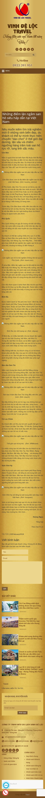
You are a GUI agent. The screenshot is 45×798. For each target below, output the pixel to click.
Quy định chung (32, 756)
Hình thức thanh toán (34, 778)
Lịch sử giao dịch (10, 764)
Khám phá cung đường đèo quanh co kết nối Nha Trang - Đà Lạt (31, 638)
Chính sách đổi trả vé (34, 775)
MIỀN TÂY (13, 688)
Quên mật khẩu (9, 761)
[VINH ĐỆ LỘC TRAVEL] (22, 11)
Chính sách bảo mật (33, 772)
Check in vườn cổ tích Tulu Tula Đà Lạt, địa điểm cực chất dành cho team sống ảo (31, 654)
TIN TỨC (5, 534)
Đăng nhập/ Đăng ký (11, 758)
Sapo (28, 795)
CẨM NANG (6, 688)
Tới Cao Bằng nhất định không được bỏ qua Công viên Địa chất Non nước (30, 605)
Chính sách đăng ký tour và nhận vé (33, 767)
